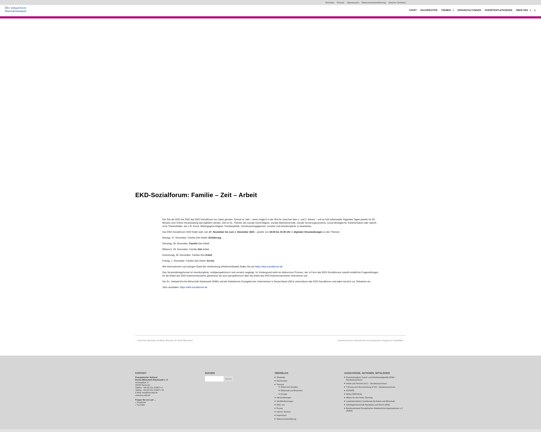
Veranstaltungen (284, 397)
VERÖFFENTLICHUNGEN (498, 10)
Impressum (353, 3)
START (413, 10)
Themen (280, 384)
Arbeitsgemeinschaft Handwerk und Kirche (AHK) (368, 405)
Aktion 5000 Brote (354, 394)
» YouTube (140, 405)
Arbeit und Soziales (289, 387)
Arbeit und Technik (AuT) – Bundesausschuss (366, 383)
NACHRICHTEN (428, 10)
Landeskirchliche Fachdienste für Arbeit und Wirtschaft (370, 401)
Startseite (281, 377)
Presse (340, 3)
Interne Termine (397, 3)
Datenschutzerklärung (374, 3)
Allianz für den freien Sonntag (359, 397)
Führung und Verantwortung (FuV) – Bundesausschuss (370, 387)
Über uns (281, 405)
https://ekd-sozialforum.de (268, 266)
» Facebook (140, 402)
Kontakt (330, 3)
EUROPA (350, 390)
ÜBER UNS (522, 10)
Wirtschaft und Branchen (292, 390)
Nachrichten (282, 381)
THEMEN (446, 10)
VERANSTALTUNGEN (469, 10)
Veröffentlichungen (285, 401)
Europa (284, 394)
